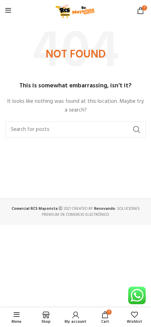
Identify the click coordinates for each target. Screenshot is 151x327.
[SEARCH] (136, 129)
